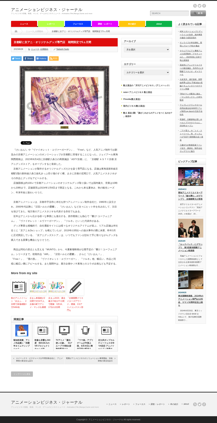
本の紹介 (132, 24)
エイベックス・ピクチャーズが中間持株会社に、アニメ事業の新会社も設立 (39, 359)
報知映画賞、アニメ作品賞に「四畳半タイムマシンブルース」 (21, 344)
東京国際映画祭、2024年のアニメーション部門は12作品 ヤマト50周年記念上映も (190, 301)
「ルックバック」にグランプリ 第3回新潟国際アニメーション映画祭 (190, 247)
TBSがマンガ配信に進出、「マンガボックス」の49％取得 (191, 97)
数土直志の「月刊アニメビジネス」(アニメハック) (146, 85)
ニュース (24, 24)
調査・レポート (105, 24)
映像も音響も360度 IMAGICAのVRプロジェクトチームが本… (42, 344)
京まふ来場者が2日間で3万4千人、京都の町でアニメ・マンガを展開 (38, 302)
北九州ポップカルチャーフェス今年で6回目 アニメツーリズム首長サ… (106, 344)
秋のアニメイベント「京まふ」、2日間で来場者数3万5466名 (19, 302)
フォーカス (78, 24)
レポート (51, 24)
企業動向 (39, 31)
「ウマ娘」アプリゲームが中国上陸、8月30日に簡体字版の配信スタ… (85, 346)
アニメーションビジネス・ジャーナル (47, 9)
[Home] (16, 31)
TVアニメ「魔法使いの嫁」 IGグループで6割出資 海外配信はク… (64, 344)
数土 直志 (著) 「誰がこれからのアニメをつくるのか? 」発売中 (147, 114)
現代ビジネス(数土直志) (134, 106)
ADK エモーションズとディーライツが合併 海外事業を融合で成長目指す (191, 34)
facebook (204, 6)
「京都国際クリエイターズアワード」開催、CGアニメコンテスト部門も (75, 304)
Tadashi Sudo (62, 49)
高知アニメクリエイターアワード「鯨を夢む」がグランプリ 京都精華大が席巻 (190, 195)
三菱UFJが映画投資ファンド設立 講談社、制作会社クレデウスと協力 (191, 148)
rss (195, 6)
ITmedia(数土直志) (131, 99)
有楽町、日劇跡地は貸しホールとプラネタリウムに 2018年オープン (191, 122)
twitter (199, 6)
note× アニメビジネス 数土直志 (137, 92)
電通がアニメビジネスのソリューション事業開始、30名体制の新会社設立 (89, 359)
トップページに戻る (22, 374)
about (159, 24)
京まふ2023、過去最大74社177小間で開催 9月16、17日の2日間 (56, 302)
